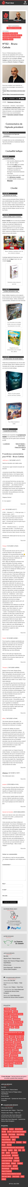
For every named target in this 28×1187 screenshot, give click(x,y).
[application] (14, 98)
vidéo (15, 164)
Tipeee (4, 91)
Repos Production (17, 1058)
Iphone (14, 1039)
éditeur (11, 1066)
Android (14, 1009)
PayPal (4, 94)
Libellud (19, 1045)
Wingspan (10, 180)
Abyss (11, 33)
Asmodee (15, 33)
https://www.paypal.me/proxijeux (15, 94)
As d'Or (15, 1011)
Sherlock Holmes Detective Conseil (13, 1060)
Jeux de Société (8, 1042)
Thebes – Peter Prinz (17, 987)
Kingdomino (5, 37)
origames (6, 1052)
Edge (12, 1027)
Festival (6, 1030)
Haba (18, 1037)
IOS (5, 1039)
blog (12, 259)
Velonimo (11, 39)
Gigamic (13, 1037)
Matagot (16, 1050)
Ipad (9, 1039)
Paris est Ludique (15, 1052)
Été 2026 (6, 956)
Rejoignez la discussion (14, 28)
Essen (17, 1027)
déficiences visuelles (15, 177)
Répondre (23, 504)
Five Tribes (19, 35)
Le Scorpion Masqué (9, 1045)
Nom (4, 883)
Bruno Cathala (13, 35)
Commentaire (6, 864)
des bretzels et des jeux (15, 1024)
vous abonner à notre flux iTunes (12, 107)
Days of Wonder (18, 1022)
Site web (4, 895)
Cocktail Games (8, 1022)
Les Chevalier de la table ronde (14, 37)
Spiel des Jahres (8, 1063)
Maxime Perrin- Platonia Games (12, 958)
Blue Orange (14, 1016)
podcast (6, 1055)
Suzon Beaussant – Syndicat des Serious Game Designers (14, 991)
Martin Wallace (8, 1050)
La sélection (6, 444)
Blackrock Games (6, 35)
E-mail (4, 889)
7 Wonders (7, 1009)
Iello (22, 1037)
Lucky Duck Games (9, 1047)
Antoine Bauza (8, 1011)
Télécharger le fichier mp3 (14, 102)
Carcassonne (16, 1019)
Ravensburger (14, 1055)
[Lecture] (4, 98)
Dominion (6, 1027)
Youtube (9, 261)
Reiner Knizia (5, 39)
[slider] (23, 98)
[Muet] (19, 98)
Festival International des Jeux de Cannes (13, 1033)
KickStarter (17, 1042)
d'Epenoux (5, 773)
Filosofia (6, 1037)
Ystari (5, 1066)
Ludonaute (18, 1047)
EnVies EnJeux (7, 965)
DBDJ (5, 1024)
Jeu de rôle (20, 1039)
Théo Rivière (18, 1063)
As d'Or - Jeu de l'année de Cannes (13, 1014)
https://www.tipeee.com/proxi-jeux (16, 91)
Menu (25, 3)
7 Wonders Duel (6, 33)
